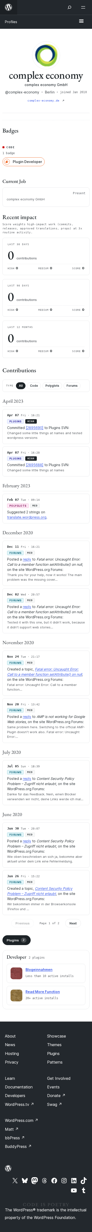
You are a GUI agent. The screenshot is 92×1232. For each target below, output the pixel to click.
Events (53, 1086)
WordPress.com (21, 1120)
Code (34, 385)
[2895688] (34, 465)
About (10, 1036)
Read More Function (43, 992)
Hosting (12, 1053)
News (10, 1044)
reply (27, 559)
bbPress (15, 1137)
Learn (10, 1078)
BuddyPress (18, 1146)
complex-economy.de (44, 100)
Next (73, 923)
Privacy (11, 1062)
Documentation (19, 1086)
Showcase (56, 1036)
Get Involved (59, 1078)
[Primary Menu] (81, 21)
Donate (56, 1095)
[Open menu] (84, 7)
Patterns (55, 1062)
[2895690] (34, 428)
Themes (54, 1044)
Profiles (11, 22)
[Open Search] (69, 7)
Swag (54, 1104)
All (21, 385)
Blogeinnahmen (39, 969)
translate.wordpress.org (26, 517)
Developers (15, 1095)
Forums (72, 385)
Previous (22, 923)
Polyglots (52, 385)
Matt (12, 1129)
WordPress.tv (19, 1104)
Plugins (16, 940)
